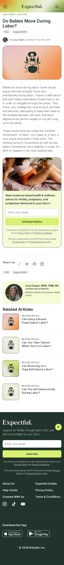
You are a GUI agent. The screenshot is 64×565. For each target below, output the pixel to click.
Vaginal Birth (20, 31)
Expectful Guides (46, 483)
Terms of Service (38, 242)
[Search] (57, 7)
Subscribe (32, 453)
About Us (9, 483)
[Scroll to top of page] (58, 427)
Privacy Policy (23, 233)
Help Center (10, 490)
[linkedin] (41, 264)
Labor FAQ (22, 14)
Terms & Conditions (43, 233)
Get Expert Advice (32, 221)
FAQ (6, 31)
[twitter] (26, 264)
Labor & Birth (9, 14)
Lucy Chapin (18, 40)
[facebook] (33, 264)
